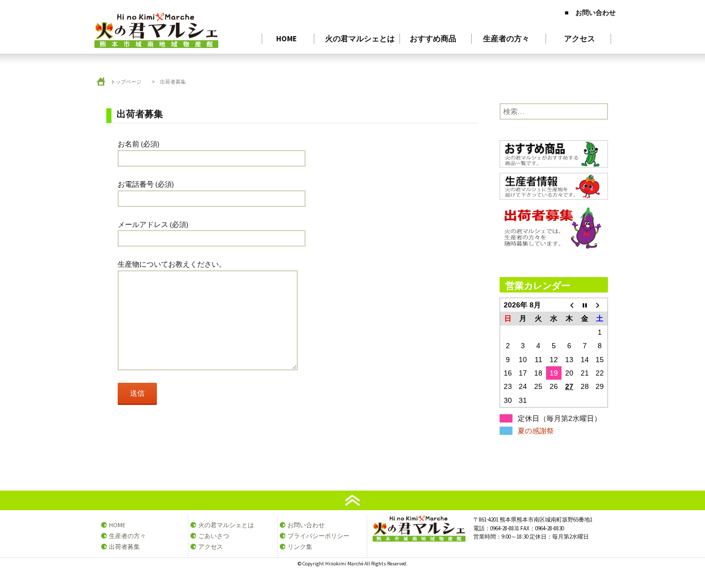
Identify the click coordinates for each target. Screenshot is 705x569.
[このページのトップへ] (352, 499)
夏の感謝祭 (536, 431)
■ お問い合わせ (590, 12)
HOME (286, 38)
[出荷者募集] (553, 229)
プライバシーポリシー (318, 536)
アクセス (579, 38)
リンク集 (299, 546)
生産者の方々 (506, 38)
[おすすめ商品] (554, 155)
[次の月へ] (600, 305)
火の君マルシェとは (360, 38)
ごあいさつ (213, 536)
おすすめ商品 (433, 38)
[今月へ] (584, 305)
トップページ (125, 82)
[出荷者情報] (554, 187)
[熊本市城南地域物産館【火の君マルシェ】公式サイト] (352, 26)
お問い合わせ (306, 525)
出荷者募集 (124, 546)
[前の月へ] (569, 305)
